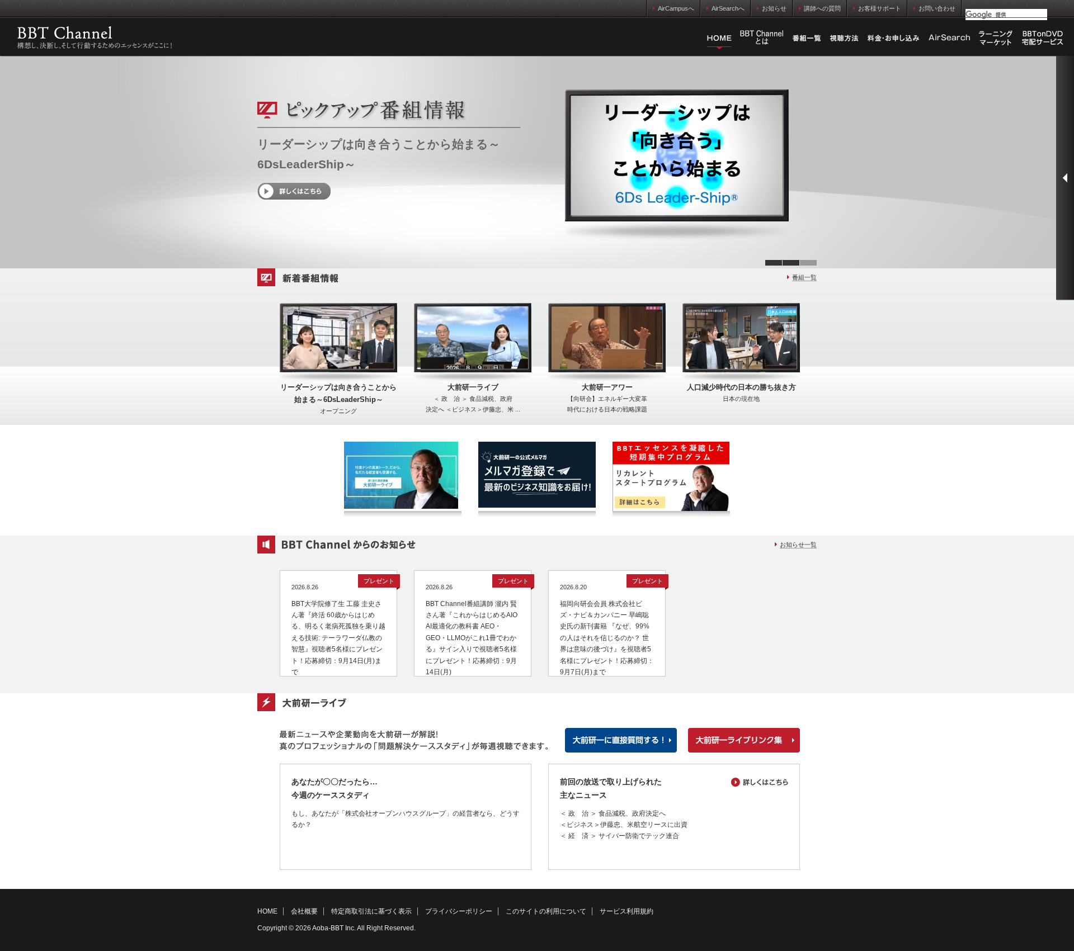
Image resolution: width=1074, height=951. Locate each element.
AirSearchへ (728, 8)
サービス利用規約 (626, 911)
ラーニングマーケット (995, 38)
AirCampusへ (676, 8)
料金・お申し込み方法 (893, 38)
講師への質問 (822, 8)
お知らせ (774, 8)
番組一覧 (806, 38)
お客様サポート (879, 8)
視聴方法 (844, 38)
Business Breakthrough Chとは (762, 38)
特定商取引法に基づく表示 (371, 911)
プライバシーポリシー (458, 911)
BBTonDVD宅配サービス (1043, 38)
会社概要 (304, 911)
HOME (719, 38)
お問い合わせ (936, 8)
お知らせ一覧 (798, 544)
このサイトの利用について (546, 911)
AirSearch (949, 38)
